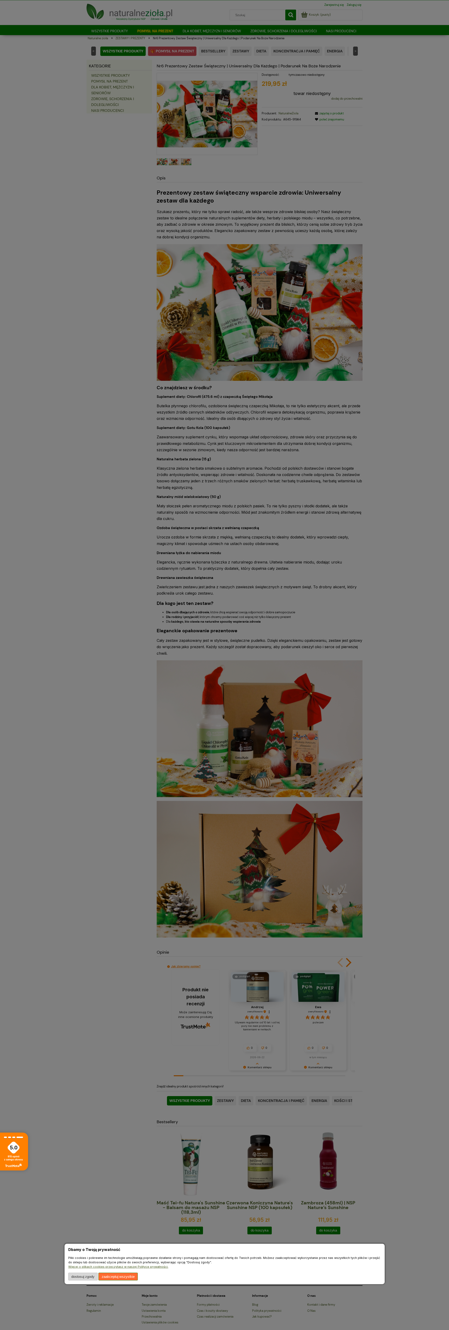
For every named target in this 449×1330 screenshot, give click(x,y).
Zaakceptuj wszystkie (118, 1277)
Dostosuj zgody (82, 1277)
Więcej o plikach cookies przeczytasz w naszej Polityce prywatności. (118, 1266)
